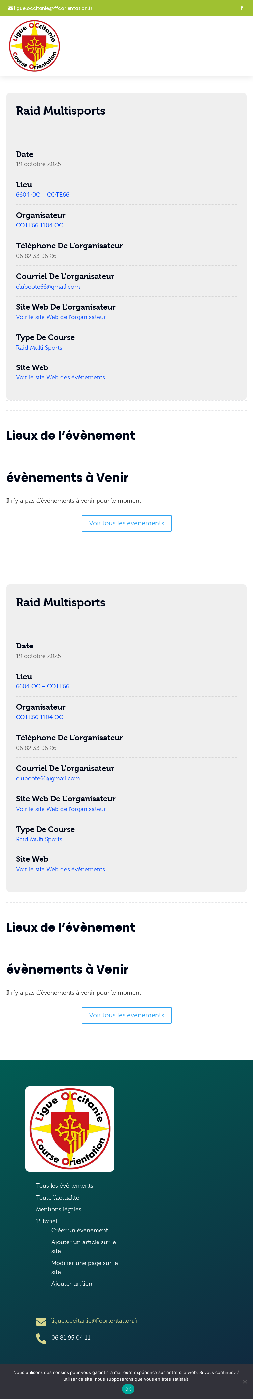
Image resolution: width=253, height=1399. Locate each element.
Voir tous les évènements (126, 523)
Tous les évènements (64, 1185)
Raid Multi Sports (39, 347)
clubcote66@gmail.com (48, 286)
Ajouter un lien (71, 1283)
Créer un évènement (79, 1230)
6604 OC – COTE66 (42, 195)
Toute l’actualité (57, 1197)
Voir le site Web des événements (60, 377)
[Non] (244, 1381)
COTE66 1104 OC (39, 225)
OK (128, 1389)
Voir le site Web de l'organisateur (61, 317)
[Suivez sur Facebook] (242, 8)
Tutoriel (46, 1221)
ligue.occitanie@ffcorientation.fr (53, 8)
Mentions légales (58, 1209)
